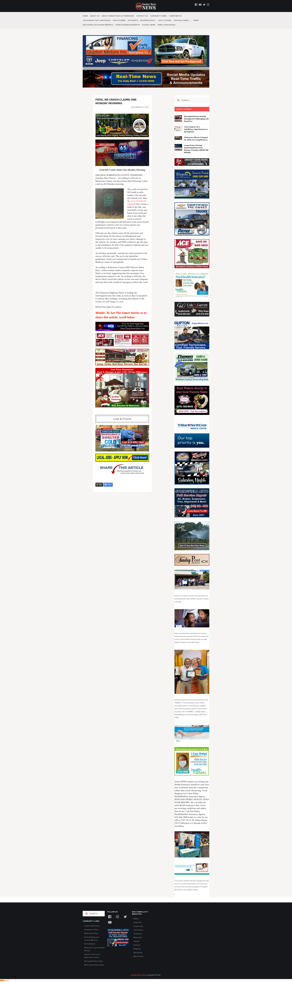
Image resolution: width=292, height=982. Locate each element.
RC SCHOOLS (89, 944)
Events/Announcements (128, 25)
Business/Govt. (148, 20)
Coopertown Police (91, 926)
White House (138, 956)
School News (148, 25)
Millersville (137, 938)
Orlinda (136, 941)
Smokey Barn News (138, 975)
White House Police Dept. (94, 965)
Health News (119, 20)
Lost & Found (164, 20)
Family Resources (166, 25)
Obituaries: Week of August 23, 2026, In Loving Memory (196, 138)
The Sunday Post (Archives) (97, 20)
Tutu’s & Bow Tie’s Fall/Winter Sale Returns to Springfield (196, 129)
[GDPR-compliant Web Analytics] (4, 980)
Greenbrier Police (91, 930)
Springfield (137, 953)
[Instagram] (208, 4)
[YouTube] (109, 922)
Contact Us (142, 16)
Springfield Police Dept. (93, 961)
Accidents (133, 20)
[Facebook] (196, 4)
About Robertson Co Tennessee (118, 16)
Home (85, 16)
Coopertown (138, 926)
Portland (136, 945)
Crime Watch (175, 16)
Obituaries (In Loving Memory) (98, 25)
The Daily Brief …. (182, 20)
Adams (136, 919)
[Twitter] (204, 4)
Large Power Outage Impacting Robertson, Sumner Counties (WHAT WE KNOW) (196, 149)
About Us (94, 16)
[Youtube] (200, 4)
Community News (158, 16)
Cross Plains (138, 930)
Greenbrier (137, 934)
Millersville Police (91, 933)
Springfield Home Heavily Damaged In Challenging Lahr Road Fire (196, 118)
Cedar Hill (137, 922)
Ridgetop (137, 949)
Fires (196, 20)
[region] (192, 162)
